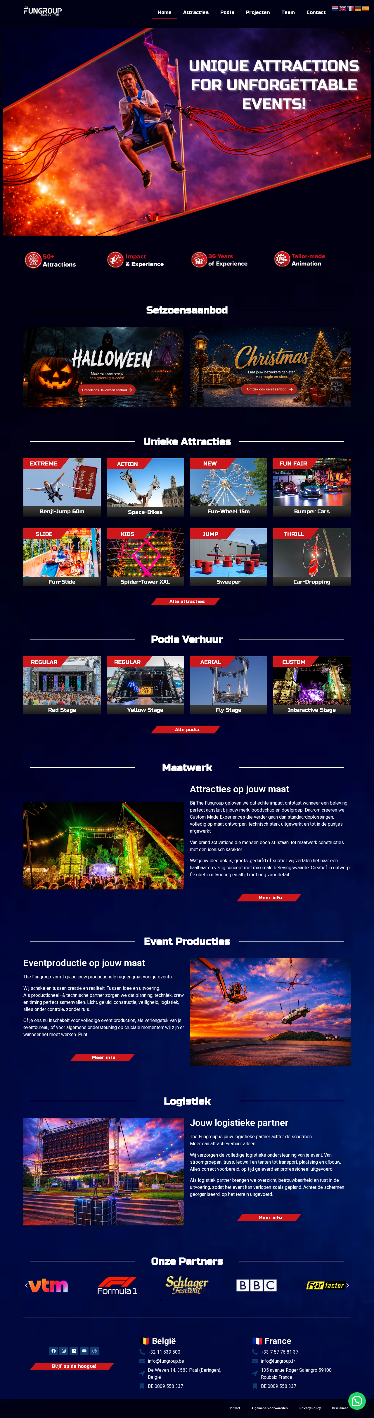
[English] (343, 8)
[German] (358, 8)
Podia (227, 12)
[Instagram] (63, 1351)
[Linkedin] (74, 1351)
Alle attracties (187, 601)
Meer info (270, 898)
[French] (350, 8)
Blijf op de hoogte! (74, 1366)
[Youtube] (84, 1351)
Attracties (196, 12)
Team (288, 12)
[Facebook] (53, 1351)
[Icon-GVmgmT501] (94, 1351)
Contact (316, 12)
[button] (26, 1285)
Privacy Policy (310, 1408)
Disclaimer (340, 1408)
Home (165, 12)
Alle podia (187, 730)
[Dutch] (335, 8)
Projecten (258, 12)
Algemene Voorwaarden (270, 1408)
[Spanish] (366, 8)
